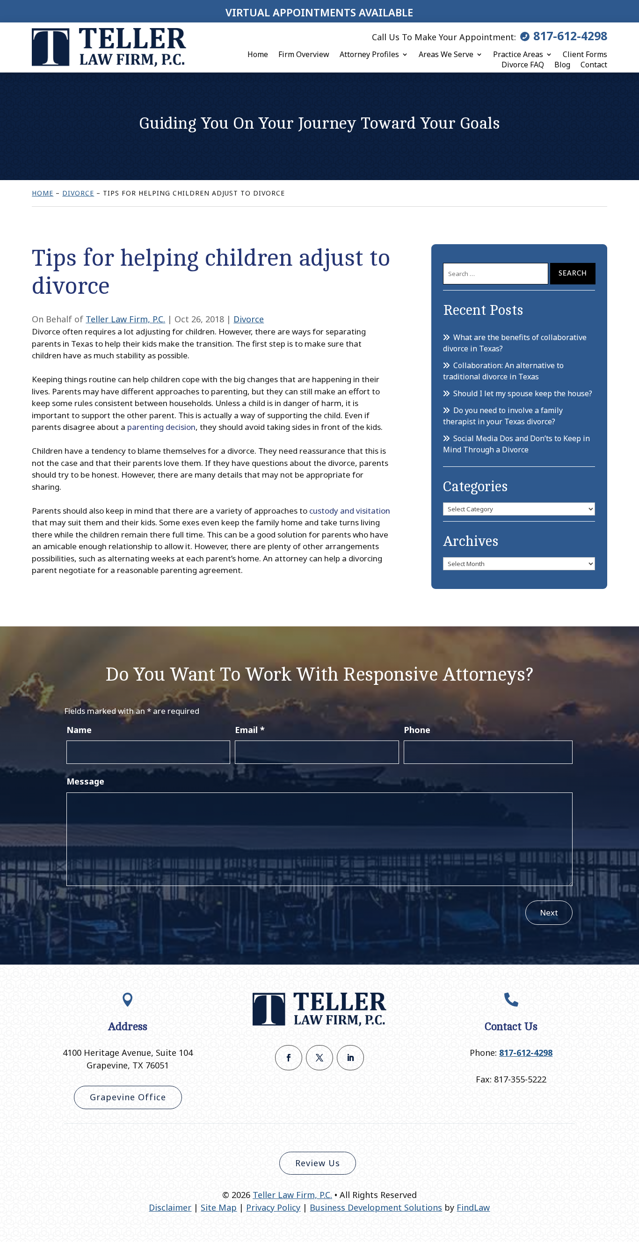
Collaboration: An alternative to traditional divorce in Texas (503, 371)
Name (79, 729)
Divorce (248, 319)
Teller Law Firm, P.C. (125, 319)
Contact (594, 64)
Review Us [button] (317, 1163)
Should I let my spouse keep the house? (522, 393)
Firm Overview (303, 54)
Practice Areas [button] (518, 54)
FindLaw (473, 1207)
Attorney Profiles (369, 54)
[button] (629, 1174)
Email (250, 729)
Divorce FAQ (522, 64)
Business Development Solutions (376, 1207)
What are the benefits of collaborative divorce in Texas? (515, 343)
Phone (417, 729)
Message (85, 781)
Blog (562, 64)
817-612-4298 (570, 36)
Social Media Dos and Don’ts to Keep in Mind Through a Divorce (516, 444)
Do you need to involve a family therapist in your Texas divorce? (503, 416)
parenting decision (161, 426)
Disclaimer (170, 1207)
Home (257, 54)
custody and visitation (349, 510)
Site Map (219, 1207)
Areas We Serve (446, 54)
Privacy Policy (273, 1207)
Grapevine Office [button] (128, 1097)
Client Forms (585, 54)
